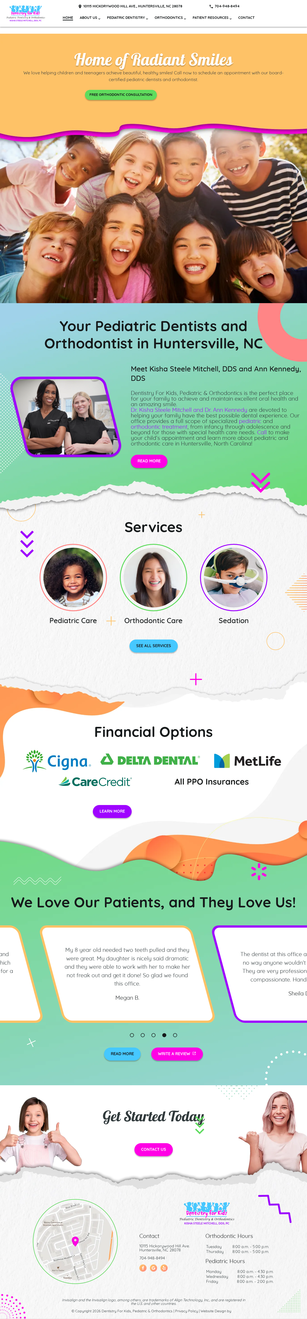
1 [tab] (132, 1035)
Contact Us (153, 1150)
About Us (88, 18)
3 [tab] (153, 1035)
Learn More (112, 811)
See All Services (153, 646)
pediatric (250, 421)
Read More (149, 461)
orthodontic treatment (159, 427)
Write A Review (174, 1054)
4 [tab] (164, 1035)
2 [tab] (143, 1035)
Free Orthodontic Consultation (120, 95)
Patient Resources (211, 18)
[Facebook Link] (143, 1268)
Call (262, 432)
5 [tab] (175, 1035)
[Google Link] (153, 1268)
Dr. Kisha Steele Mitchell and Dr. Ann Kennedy (189, 410)
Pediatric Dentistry (126, 18)
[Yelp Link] (164, 1268)
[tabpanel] (153, 974)
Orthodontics (169, 18)
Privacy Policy (186, 1311)
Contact (246, 18)
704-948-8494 (227, 6)
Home (68, 18)
